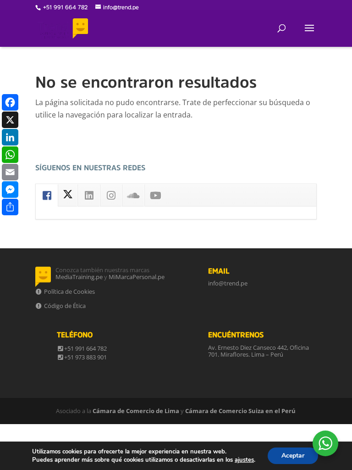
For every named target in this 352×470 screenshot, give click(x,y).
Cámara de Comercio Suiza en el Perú (240, 411)
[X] (10, 120)
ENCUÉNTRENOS (236, 334)
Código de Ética (64, 306)
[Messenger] (10, 189)
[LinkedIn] (10, 137)
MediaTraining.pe (79, 277)
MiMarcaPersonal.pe (137, 277)
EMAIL (219, 270)
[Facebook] (10, 102)
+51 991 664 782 (85, 348)
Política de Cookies (69, 291)
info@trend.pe (228, 283)
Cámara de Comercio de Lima (136, 411)
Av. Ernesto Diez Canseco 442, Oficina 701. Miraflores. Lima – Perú (258, 351)
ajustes (244, 460)
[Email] (10, 172)
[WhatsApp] (10, 154)
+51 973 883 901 (85, 357)
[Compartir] (10, 207)
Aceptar (292, 455)
